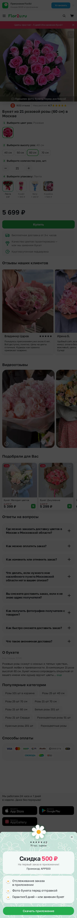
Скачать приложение (38, 911)
